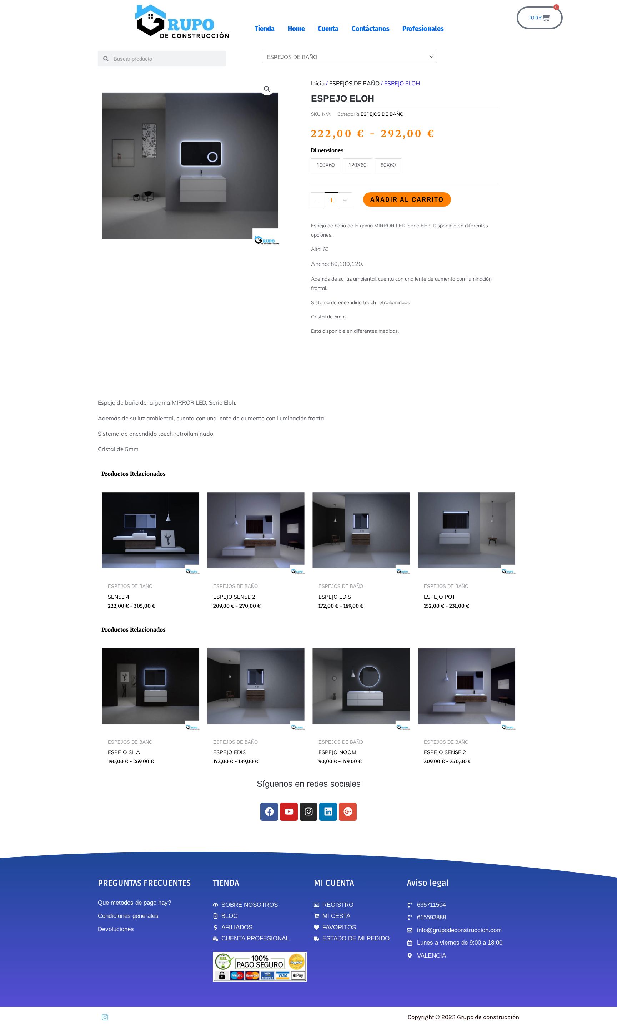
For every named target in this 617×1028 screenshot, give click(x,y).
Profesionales (423, 28)
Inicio (318, 83)
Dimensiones (327, 150)
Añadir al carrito (407, 199)
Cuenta (328, 28)
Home (296, 28)
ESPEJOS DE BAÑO (354, 83)
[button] (267, 89)
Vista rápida (150, 573)
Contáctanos (371, 28)
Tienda (265, 28)
